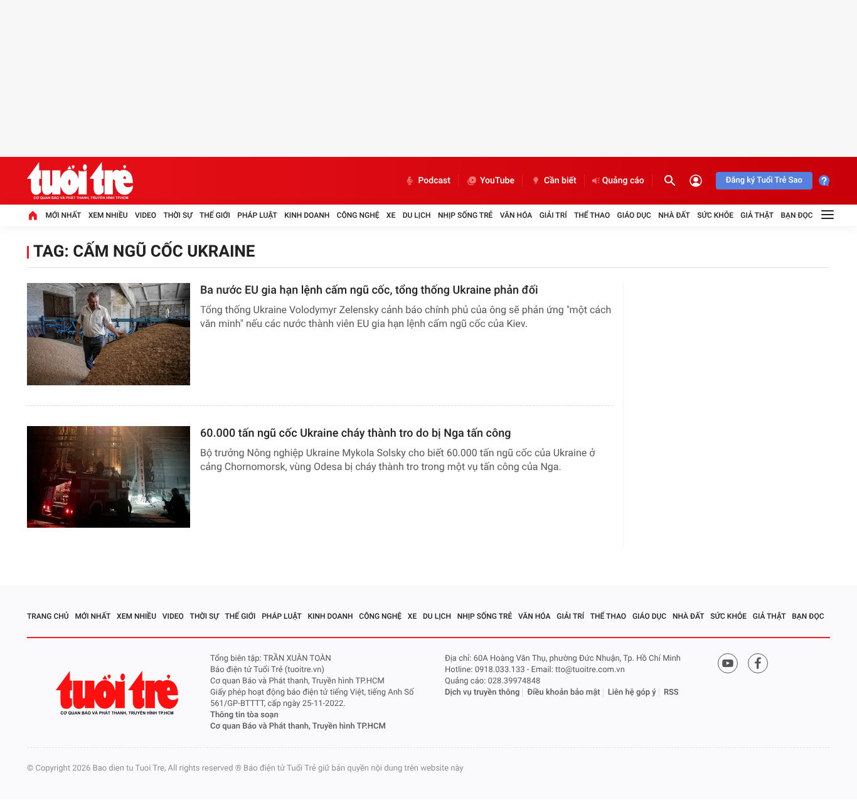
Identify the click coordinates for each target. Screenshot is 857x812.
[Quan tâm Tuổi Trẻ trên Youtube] (728, 663)
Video (145, 215)
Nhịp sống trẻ (465, 215)
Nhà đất (674, 215)
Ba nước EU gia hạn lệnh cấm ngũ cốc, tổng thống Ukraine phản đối (369, 290)
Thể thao (592, 215)
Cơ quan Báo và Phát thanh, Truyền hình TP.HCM (298, 726)
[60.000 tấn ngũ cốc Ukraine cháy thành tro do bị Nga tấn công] (108, 477)
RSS (671, 692)
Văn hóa (516, 215)
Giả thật (757, 215)
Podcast (434, 181)
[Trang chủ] (32, 215)
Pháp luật (257, 215)
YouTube (497, 181)
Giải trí (553, 215)
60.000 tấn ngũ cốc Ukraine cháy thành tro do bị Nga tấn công (355, 433)
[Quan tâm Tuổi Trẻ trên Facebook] (758, 663)
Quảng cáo (623, 181)
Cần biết (560, 181)
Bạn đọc (797, 215)
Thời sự (177, 215)
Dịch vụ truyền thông (482, 692)
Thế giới (215, 215)
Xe (390, 215)
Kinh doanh (306, 215)
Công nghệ (358, 215)
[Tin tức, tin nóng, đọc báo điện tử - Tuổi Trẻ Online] (80, 181)
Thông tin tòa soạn (244, 715)
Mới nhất (63, 215)
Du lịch (417, 215)
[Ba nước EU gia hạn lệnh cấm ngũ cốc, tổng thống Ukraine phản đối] (108, 334)
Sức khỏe (715, 215)
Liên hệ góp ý (632, 692)
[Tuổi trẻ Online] (118, 693)
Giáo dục (634, 215)
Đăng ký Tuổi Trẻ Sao (764, 180)
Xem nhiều (108, 215)
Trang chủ (48, 616)
